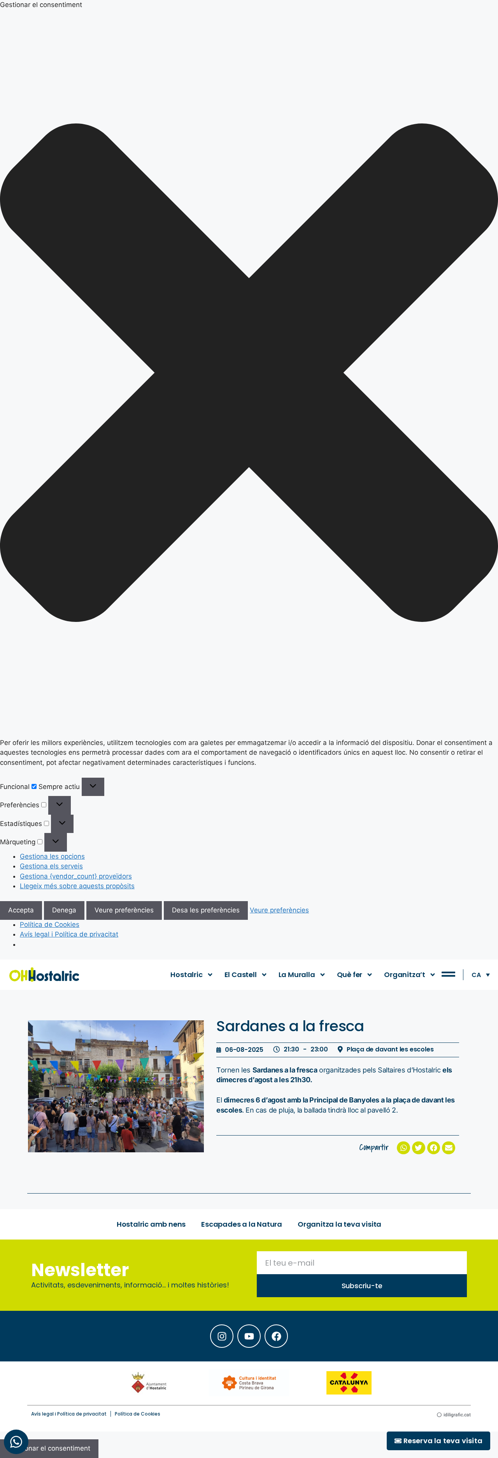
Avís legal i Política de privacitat (69, 934)
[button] (249, 374)
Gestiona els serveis (51, 866)
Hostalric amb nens (151, 1224)
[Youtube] (249, 1336)
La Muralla (297, 974)
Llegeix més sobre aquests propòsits (77, 886)
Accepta (21, 910)
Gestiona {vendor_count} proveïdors (76, 876)
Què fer (350, 974)
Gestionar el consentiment (49, 1448)
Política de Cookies (49, 924)
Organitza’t (404, 974)
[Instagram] (221, 1336)
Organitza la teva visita (339, 1224)
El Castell (240, 974)
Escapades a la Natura (241, 1224)
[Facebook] (276, 1336)
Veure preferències (124, 910)
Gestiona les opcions (52, 856)
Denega (64, 910)
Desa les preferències (206, 910)
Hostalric (186, 974)
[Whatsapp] (16, 1442)
